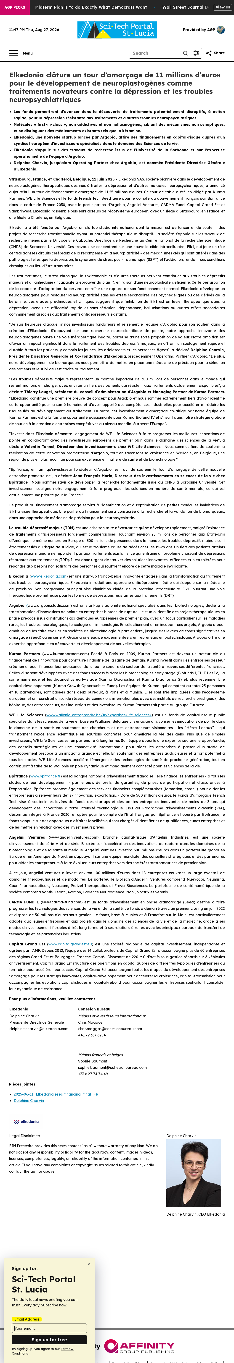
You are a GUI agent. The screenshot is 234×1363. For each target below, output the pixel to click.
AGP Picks (15, 7)
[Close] (89, 1264)
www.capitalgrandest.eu (70, 944)
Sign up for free (49, 1339)
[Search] (185, 53)
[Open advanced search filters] (196, 53)
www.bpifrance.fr (45, 776)
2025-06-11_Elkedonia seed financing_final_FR (56, 1094)
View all (223, 7)
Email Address (26, 1319)
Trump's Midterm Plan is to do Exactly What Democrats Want (82, 7)
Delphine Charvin (29, 1100)
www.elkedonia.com (48, 576)
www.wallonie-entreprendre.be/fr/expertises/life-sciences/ (99, 715)
